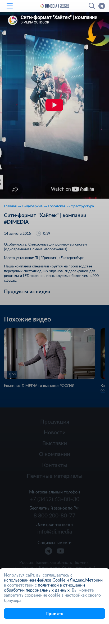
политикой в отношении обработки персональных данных (44, 587)
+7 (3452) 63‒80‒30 (54, 499)
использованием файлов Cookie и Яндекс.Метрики (53, 580)
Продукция (54, 421)
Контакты (54, 465)
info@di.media (54, 531)
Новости (55, 432)
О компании (54, 453)
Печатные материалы (54, 475)
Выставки (54, 443)
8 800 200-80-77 (54, 515)
